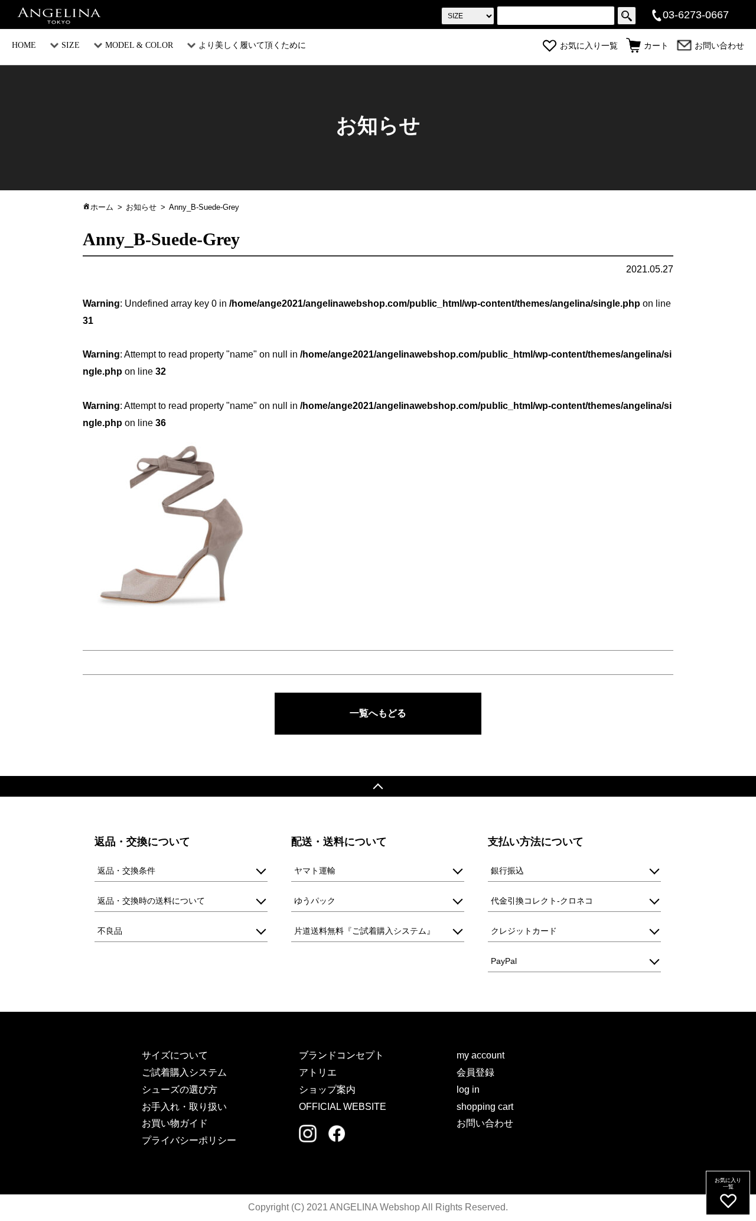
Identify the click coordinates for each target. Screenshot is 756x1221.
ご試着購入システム (184, 1072)
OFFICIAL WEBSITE (342, 1107)
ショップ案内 (327, 1089)
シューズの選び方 (179, 1089)
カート (656, 45)
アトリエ (318, 1072)
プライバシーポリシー (189, 1140)
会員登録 (475, 1072)
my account (480, 1055)
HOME (24, 45)
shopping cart (485, 1107)
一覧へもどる (378, 713)
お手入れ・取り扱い (184, 1107)
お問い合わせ (719, 45)
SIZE (70, 45)
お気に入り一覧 (589, 45)
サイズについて (175, 1055)
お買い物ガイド (175, 1123)
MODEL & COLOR (139, 45)
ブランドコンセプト (341, 1055)
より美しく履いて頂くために (252, 45)
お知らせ (141, 207)
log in (468, 1089)
